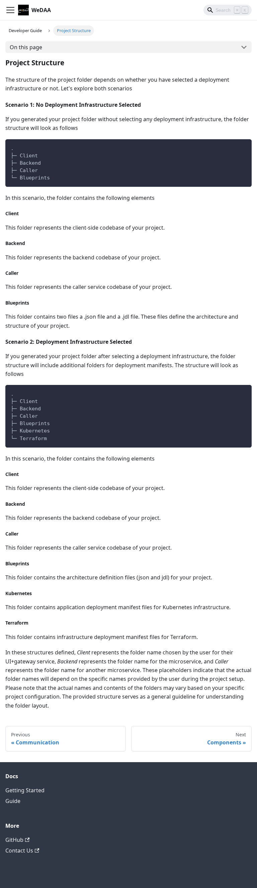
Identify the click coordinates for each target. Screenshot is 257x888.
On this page (26, 47)
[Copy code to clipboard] (243, 147)
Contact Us (19, 850)
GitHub (14, 839)
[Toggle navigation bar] (10, 10)
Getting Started (25, 790)
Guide (12, 801)
